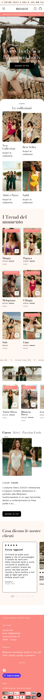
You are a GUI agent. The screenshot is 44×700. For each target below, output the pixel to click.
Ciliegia (27, 300)
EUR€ (4, 683)
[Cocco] (17, 457)
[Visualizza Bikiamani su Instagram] (4, 670)
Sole (5, 342)
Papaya (27, 258)
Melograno (8, 300)
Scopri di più (22, 66)
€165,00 (5, 345)
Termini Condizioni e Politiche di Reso (16, 618)
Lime (26, 342)
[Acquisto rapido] (17, 251)
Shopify (28, 688)
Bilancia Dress (26, 413)
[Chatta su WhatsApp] (39, 695)
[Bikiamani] (22, 8)
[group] (22, 14)
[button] (35, 8)
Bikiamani (12, 688)
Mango (6, 258)
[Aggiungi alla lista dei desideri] (16, 230)
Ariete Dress (9, 412)
